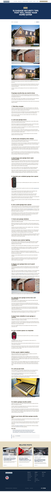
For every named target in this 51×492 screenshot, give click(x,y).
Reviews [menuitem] (35, 476)
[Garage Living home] (8, 473)
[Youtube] (45, 488)
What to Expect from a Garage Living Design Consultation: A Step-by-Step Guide (10, 459)
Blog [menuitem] (35, 481)
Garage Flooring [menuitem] (29, 473)
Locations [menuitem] (43, 473)
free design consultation (19, 425)
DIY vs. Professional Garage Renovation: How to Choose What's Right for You (39, 460)
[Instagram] (42, 488)
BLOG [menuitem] (37, 1)
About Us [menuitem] (36, 473)
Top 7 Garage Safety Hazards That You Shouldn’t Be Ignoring (23, 431)
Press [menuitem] (35, 477)
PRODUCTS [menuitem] (19, 1)
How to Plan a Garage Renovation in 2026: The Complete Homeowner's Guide (25, 459)
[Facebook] (41, 488)
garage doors (21, 273)
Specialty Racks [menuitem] (29, 477)
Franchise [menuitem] (43, 476)
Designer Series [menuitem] (29, 480)
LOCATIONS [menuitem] (15, 1)
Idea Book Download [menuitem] (37, 480)
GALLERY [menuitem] (30, 1)
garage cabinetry (17, 374)
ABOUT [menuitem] (34, 1)
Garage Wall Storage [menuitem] (29, 476)
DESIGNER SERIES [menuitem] (25, 1)
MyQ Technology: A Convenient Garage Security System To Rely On (24, 432)
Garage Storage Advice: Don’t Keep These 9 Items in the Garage (23, 430)
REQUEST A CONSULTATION (43, 1)
